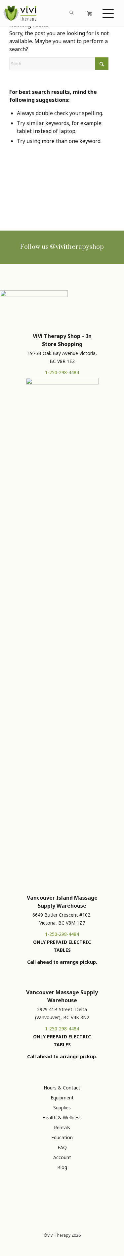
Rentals (62, 1127)
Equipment (62, 1097)
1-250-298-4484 (62, 372)
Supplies (62, 1107)
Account (62, 1157)
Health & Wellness (62, 1117)
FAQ (62, 1147)
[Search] (71, 13)
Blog (62, 1167)
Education (62, 1137)
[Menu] (109, 13)
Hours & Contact (62, 1087)
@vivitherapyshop (77, 247)
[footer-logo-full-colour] (19, 13)
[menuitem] (51, 13)
